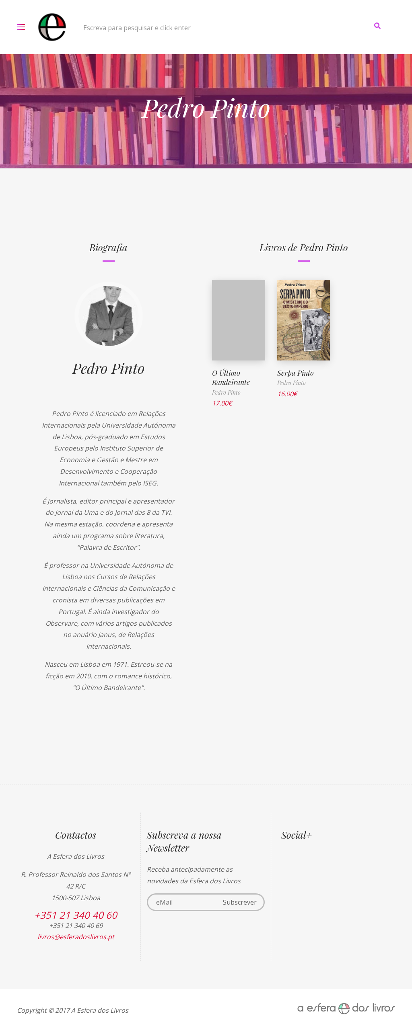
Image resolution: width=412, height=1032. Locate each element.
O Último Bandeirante (231, 377)
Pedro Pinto (108, 367)
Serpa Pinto (295, 373)
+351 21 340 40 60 (75, 914)
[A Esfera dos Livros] (52, 27)
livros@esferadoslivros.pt (75, 936)
